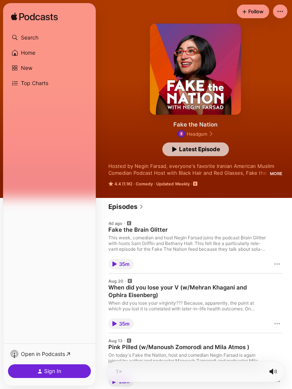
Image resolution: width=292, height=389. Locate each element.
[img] (34, 17)
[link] (126, 206)
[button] (49, 37)
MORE (276, 173)
